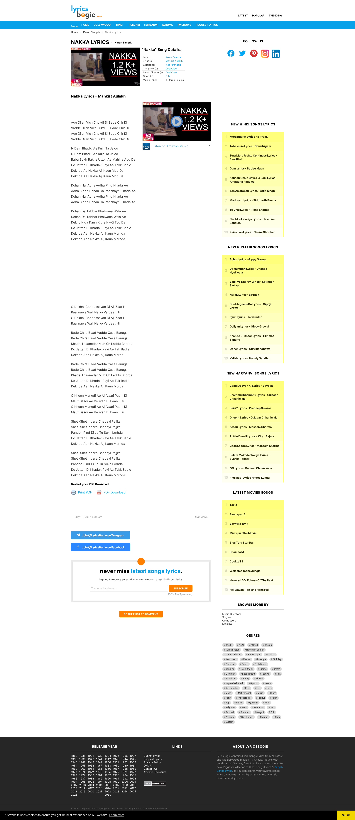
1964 (91, 768)
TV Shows (184, 24)
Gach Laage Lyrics (255, 446)
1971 (82, 772)
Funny (246, 678)
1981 (99, 775)
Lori (258, 688)
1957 (99, 765)
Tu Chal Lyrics (249, 209)
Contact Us (150, 768)
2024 (124, 791)
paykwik (53, 735)
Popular (258, 15)
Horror (268, 683)
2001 (133, 781)
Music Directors (231, 614)
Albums (167, 24)
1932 (91, 755)
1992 (124, 778)
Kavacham (231, 659)
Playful (261, 698)
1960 (124, 765)
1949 (99, 762)
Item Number (232, 688)
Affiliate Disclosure (155, 772)
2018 (74, 791)
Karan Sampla (173, 57)
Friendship (231, 678)
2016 (124, 788)
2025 (133, 791)
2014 (108, 788)
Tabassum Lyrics (250, 146)
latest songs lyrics (156, 571)
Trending (275, 15)
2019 (82, 791)
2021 (99, 791)
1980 (91, 775)
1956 (91, 765)
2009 (133, 785)
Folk (167, 76)
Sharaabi (245, 712)
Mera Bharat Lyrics (249, 136)
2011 (82, 788)
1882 (74, 755)
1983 (116, 775)
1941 (99, 759)
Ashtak (254, 645)
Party (228, 698)
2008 (124, 785)
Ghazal (259, 678)
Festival (266, 674)
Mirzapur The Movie (243, 533)
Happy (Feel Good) (235, 683)
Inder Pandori (173, 64)
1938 (74, 759)
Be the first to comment (141, 614)
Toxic (233, 505)
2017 (133, 788)
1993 (133, 778)
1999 (116, 781)
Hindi (119, 24)
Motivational (244, 693)
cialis (18, 735)
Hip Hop (254, 683)
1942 (108, 759)
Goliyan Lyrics (249, 326)
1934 (108, 755)
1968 (124, 768)
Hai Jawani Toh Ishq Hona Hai (249, 590)
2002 (74, 785)
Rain (267, 702)
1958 (108, 765)
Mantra (246, 659)
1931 (82, 755)
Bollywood (102, 24)
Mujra (260, 693)
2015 (116, 788)
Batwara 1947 (239, 523)
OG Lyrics (251, 468)
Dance (245, 664)
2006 (108, 785)
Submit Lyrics (152, 755)
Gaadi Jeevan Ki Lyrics (251, 385)
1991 (116, 778)
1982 (108, 775)
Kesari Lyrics (251, 427)
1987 (82, 778)
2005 (99, 785)
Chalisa (271, 654)
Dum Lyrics (247, 168)
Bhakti (229, 645)
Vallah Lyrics (249, 358)
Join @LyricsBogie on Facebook (103, 547)
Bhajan (268, 645)
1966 (108, 768)
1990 (108, 778)
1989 (99, 778)
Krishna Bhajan (233, 654)
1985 (133, 775)
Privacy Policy (152, 762)
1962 (74, 768)
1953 (133, 762)
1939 (82, 759)
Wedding (230, 717)
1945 (133, 759)
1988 (91, 778)
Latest (243, 15)
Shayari (260, 712)
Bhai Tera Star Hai (241, 542)
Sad (272, 707)
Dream (276, 669)
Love (269, 688)
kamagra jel (66, 735)
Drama (263, 669)
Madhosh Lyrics (253, 200)
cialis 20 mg (7, 735)
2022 (108, 791)
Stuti (277, 717)
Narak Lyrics (244, 294)
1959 (116, 765)
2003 (82, 785)
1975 (116, 772)
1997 (99, 781)
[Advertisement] (106, 275)
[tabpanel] (106, 292)
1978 (74, 775)
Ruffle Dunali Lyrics (252, 436)
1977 (133, 772)
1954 (74, 765)
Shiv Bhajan (247, 717)
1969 (133, 768)
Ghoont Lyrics (254, 417)
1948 (91, 762)
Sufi (272, 712)
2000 (124, 781)
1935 (116, 755)
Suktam (229, 722)
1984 (124, 775)
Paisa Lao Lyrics (252, 232)
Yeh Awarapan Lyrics (252, 191)
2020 (91, 791)
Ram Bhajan (254, 654)
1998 (108, 781)
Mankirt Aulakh (174, 60)
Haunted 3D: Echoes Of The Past (251, 580)
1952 (124, 762)
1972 (91, 772)
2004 (91, 785)
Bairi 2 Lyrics (250, 408)
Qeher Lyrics (250, 349)
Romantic (258, 707)
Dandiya (230, 669)
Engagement (248, 674)
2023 (116, 791)
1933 (99, 755)
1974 (108, 772)
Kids (247, 688)
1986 (74, 778)
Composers (229, 620)
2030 (108, 794)
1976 (124, 772)
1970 (74, 772)
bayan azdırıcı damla (34, 735)
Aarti (241, 645)
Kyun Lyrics (246, 317)
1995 (82, 781)
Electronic (230, 674)
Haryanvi (151, 24)
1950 (108, 762)
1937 (133, 755)
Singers (226, 617)
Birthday (277, 659)
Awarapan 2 (238, 514)
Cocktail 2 (236, 561)
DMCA (147, 765)
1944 (124, 759)
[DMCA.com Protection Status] (155, 784)
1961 (133, 765)
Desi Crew (171, 68)
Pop (227, 702)
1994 (74, 781)
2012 (91, 788)
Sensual (230, 712)
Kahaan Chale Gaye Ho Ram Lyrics (253, 179)
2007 (116, 785)
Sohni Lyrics (248, 259)
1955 (82, 765)
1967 (116, 768)
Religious (230, 707)
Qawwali (253, 702)
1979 (82, 775)
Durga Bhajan (232, 649)
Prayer (239, 702)
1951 (116, 762)
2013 (99, 788)
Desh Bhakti (247, 669)
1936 (124, 755)
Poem (274, 698)
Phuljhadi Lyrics (250, 477)
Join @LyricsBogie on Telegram (103, 535)
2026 (74, 794)
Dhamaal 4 (237, 552)
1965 (99, 768)
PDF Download (114, 492)
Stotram (264, 717)
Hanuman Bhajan (255, 649)
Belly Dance (261, 664)
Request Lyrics (207, 24)
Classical (230, 664)
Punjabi (134, 24)
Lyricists (227, 623)
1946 (74, 762)
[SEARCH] (282, 24)
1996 (91, 781)
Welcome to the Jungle (245, 571)
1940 (91, 759)
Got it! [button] (346, 815)
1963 (82, 768)
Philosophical (244, 698)
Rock (244, 707)
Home (85, 24)
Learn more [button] (116, 815)
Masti (228, 693)
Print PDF (84, 492)
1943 (116, 759)
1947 (82, 762)
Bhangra (261, 659)
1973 (99, 772)
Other (273, 693)
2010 (74, 788)
